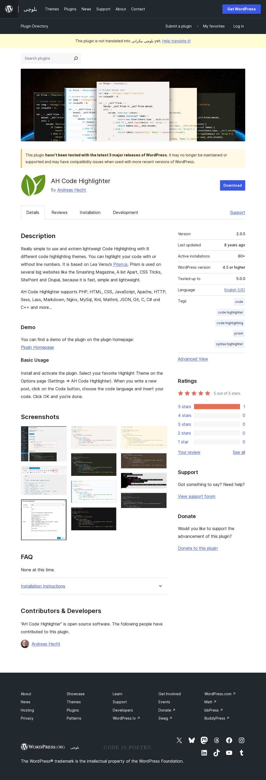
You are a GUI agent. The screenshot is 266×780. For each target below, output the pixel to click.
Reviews (59, 212)
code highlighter (230, 312)
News (25, 702)
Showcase (76, 694)
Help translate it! (176, 41)
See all (239, 452)
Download (232, 185)
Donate (167, 710)
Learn (117, 694)
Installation (90, 212)
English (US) (234, 290)
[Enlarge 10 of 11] (159, 479)
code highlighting (230, 323)
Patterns (74, 718)
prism (238, 333)
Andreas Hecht (71, 189)
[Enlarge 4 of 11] (109, 433)
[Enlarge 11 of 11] (159, 499)
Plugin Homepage (37, 347)
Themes (74, 702)
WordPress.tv (126, 718)
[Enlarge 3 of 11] (59, 506)
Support (237, 212)
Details (32, 212)
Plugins (73, 710)
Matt (210, 702)
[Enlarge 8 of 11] (159, 433)
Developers (123, 710)
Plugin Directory (34, 26)
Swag (165, 718)
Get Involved (169, 694)
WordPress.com (220, 694)
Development (125, 212)
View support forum (196, 496)
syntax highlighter (229, 344)
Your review (189, 452)
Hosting (27, 710)
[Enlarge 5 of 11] (109, 460)
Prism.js (120, 264)
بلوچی (74, 747)
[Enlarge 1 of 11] (59, 433)
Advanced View (193, 358)
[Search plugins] (76, 58)
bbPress (213, 710)
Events (164, 702)
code (239, 302)
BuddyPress (217, 718)
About (26, 694)
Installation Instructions (43, 586)
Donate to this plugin (198, 548)
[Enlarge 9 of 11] (159, 460)
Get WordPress (241, 9)
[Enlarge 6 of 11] (109, 487)
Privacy (27, 718)
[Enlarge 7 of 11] (109, 514)
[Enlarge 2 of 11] (59, 472)
